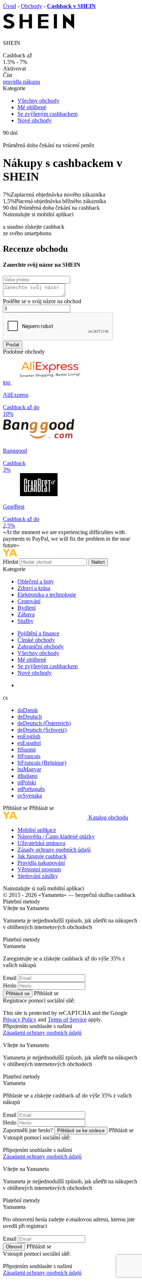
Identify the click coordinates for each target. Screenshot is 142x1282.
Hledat (11, 562)
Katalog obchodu (108, 817)
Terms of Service (67, 1019)
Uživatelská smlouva (41, 843)
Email (9, 978)
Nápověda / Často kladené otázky (56, 836)
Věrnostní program (39, 869)
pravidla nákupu (21, 82)
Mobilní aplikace (36, 830)
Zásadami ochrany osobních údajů (42, 1033)
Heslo (9, 985)
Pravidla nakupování (41, 863)
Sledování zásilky (37, 876)
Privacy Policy (19, 1019)
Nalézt (98, 562)
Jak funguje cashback (42, 856)
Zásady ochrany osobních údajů (54, 850)
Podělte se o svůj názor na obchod (42, 301)
